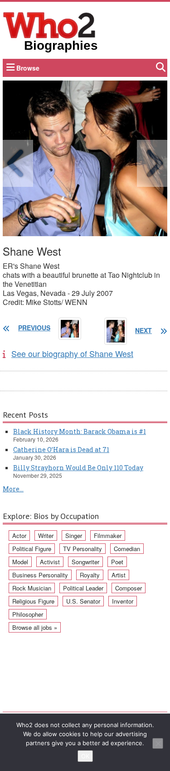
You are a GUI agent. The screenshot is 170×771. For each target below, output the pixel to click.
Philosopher (27, 614)
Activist (50, 561)
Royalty (90, 575)
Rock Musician (31, 588)
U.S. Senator (83, 601)
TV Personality (82, 548)
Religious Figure (33, 601)
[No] (157, 743)
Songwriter (85, 561)
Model (20, 561)
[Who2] (49, 24)
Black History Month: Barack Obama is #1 (79, 431)
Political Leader (83, 588)
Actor (19, 535)
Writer (45, 535)
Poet (117, 561)
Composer (128, 588)
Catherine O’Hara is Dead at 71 (61, 449)
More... (13, 489)
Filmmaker (107, 535)
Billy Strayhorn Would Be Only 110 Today (78, 467)
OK (85, 756)
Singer (73, 535)
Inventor (122, 601)
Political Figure (31, 548)
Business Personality (40, 575)
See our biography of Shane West (72, 353)
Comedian (127, 548)
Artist (119, 575)
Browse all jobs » (34, 627)
